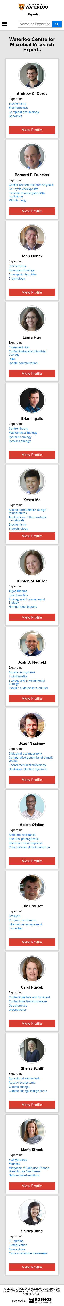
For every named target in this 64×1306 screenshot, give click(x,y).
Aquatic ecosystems (22, 672)
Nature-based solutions (24, 1175)
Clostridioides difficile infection (29, 847)
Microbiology (17, 200)
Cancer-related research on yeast (31, 185)
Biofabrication (18, 1245)
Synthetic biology (20, 437)
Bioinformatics (18, 107)
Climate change (19, 1087)
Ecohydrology (18, 1159)
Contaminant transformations (28, 1001)
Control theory (18, 428)
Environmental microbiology (27, 765)
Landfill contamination (23, 363)
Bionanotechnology (21, 270)
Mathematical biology (23, 432)
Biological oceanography (25, 753)
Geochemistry (18, 1005)
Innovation (15, 928)
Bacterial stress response (25, 843)
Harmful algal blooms (23, 606)
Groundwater (17, 1009)
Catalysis (15, 916)
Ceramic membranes (23, 920)
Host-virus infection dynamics (28, 769)
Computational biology (24, 112)
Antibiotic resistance (22, 834)
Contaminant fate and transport (29, 997)
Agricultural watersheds (24, 1078)
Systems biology (20, 441)
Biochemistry (17, 103)
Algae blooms (18, 591)
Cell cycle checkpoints (23, 189)
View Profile (32, 130)
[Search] (57, 24)
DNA (12, 359)
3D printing (16, 1241)
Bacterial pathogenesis (24, 839)
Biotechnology (18, 528)
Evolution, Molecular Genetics (28, 688)
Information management (25, 924)
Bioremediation (19, 347)
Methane (14, 1164)
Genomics (15, 116)
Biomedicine (17, 1249)
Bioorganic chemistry (23, 274)
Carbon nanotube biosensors (28, 1253)
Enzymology (17, 278)
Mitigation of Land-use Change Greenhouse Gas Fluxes (29, 1170)
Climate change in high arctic (28, 1091)
